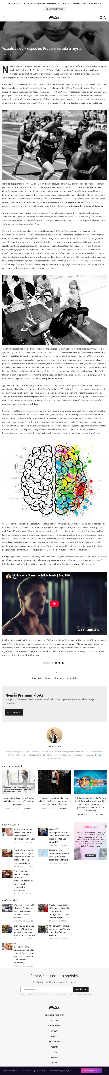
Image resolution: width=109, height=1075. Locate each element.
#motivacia (37, 678)
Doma (54, 1063)
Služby (54, 1052)
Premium (54, 1057)
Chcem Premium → (91, 1071)
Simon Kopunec (54, 746)
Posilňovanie (54, 1025)
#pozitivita (72, 678)
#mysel (48, 678)
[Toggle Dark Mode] (105, 17)
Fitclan (54, 1020)
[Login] (101, 17)
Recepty (54, 1047)
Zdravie (54, 1036)
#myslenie (59, 678)
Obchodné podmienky (54, 1015)
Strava (54, 1031)
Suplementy (54, 1041)
